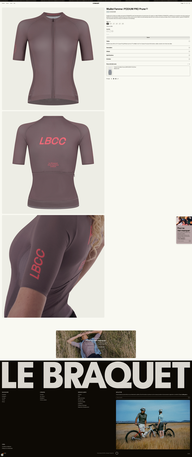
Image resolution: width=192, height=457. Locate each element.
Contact (79, 394)
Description (109, 47)
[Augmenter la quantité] (112, 31)
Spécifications (110, 55)
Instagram (4, 396)
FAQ (79, 396)
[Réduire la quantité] (107, 31)
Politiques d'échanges (82, 405)
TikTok (3, 400)
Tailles (108, 41)
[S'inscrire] (189, 241)
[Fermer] (190, 218)
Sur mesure (42, 396)
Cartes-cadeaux (43, 400)
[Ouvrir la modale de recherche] (185, 3)
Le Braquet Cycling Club (109, 453)
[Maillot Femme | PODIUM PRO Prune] (53, 58)
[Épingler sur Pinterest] (116, 79)
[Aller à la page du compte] (187, 3)
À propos (42, 394)
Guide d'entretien (81, 398)
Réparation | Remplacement (83, 407)
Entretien (108, 59)
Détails (108, 51)
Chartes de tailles (81, 401)
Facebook (4, 394)
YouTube (3, 398)
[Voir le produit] (110, 70)
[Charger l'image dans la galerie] (102, 108)
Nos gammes (80, 400)
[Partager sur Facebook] (114, 79)
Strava (3, 401)
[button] (109, 27)
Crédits (188, 453)
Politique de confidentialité (7, 448)
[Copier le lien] (118, 79)
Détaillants (42, 398)
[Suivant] (189, 64)
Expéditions (80, 403)
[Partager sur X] (111, 79)
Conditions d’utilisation (6, 446)
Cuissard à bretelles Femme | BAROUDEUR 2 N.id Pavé (125, 67)
